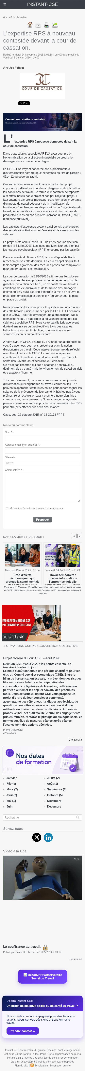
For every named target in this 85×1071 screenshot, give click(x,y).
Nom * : (9, 432)
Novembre (54, 800)
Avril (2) (11, 795)
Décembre (54, 806)
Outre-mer (42, 594)
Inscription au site (60, 1065)
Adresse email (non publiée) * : (22, 444)
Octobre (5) (55, 795)
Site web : (10, 457)
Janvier (12, 778)
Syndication (41, 1065)
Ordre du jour (10, 587)
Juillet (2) (53, 778)
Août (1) (52, 783)
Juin (9, 806)
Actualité (21, 17)
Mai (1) (11, 800)
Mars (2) (12, 789)
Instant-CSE (42, 4)
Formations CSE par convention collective (60, 590)
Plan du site (21, 1065)
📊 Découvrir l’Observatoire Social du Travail (42, 976)
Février (11, 783)
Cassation (22, 587)
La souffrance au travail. (22, 947)
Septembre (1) (56, 789)
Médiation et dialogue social (27, 590)
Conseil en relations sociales (52, 587)
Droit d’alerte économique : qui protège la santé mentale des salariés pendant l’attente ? (22, 578)
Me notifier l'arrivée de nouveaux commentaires (37, 508)
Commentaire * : (14, 469)
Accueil (7, 17)
